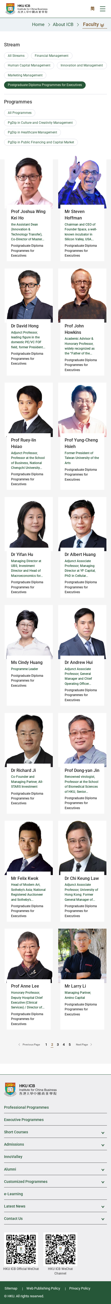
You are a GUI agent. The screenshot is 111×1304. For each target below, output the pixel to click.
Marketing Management (25, 75)
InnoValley (13, 1156)
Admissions (55, 1144)
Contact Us (55, 1218)
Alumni (55, 1169)
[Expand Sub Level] (100, 1132)
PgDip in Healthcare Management (32, 132)
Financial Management (51, 56)
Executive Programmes (24, 1120)
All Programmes (20, 113)
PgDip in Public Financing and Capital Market (41, 142)
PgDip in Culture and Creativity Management (40, 123)
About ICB (63, 24)
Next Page (82, 1044)
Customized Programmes (55, 1182)
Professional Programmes (26, 1107)
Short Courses (55, 1132)
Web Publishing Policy (43, 1288)
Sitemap (11, 1288)
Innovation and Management (82, 65)
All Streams (16, 56)
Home (38, 24)
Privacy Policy (79, 1288)
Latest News (55, 1206)
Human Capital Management (29, 65)
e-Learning (13, 1194)
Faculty (91, 24)
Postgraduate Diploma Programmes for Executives (45, 85)
